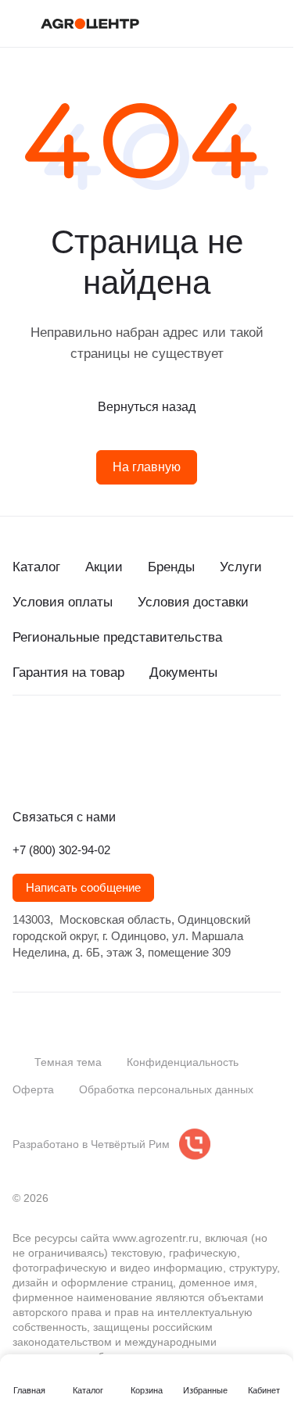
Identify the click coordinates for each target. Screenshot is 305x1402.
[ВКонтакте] (22, 767)
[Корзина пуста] (273, 23)
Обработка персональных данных (166, 1089)
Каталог (36, 567)
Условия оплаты (63, 602)
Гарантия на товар (68, 672)
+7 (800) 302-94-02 (61, 850)
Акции (104, 567)
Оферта (33, 1089)
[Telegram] (53, 767)
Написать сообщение (83, 888)
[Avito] (147, 767)
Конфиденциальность (183, 1062)
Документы (183, 672)
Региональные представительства (117, 637)
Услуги (241, 567)
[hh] (178, 767)
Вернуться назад (147, 406)
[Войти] (241, 23)
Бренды (171, 567)
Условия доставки (193, 602)
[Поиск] (210, 23)
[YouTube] (84, 767)
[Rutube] (115, 767)
